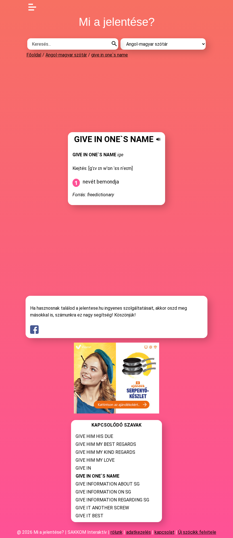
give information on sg (103, 492)
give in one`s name (109, 55)
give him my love (95, 460)
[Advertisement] (116, 94)
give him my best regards (106, 444)
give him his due (94, 436)
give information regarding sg (112, 500)
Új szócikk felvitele (197, 532)
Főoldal (33, 55)
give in (83, 468)
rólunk (116, 532)
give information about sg (108, 484)
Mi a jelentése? (117, 22)
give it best (89, 515)
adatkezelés (138, 532)
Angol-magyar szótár (66, 55)
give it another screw (102, 507)
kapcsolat (164, 532)
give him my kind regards (105, 452)
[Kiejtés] (158, 139)
